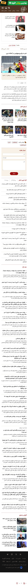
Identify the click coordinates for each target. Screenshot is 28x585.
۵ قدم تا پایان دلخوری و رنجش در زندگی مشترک (10, 17)
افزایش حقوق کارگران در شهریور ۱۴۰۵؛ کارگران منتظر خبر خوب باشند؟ (9, 528)
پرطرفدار (13, 180)
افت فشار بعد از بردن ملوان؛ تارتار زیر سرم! (15, 322)
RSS (4, 561)
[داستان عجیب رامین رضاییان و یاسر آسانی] (21, 113)
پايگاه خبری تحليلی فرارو (11, 565)
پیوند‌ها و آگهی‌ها (6, 558)
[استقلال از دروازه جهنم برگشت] (21, 130)
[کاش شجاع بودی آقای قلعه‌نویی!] (7, 130)
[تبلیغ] (14, 3)
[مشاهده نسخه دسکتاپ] (6, 8)
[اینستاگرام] (12, 554)
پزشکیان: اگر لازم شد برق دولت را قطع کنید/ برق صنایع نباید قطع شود (15, 475)
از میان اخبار (23, 107)
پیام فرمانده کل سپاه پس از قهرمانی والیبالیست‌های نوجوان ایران (17, 199)
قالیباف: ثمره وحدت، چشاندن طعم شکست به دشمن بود (15, 417)
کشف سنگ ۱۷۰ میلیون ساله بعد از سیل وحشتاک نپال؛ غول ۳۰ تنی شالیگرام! (14, 357)
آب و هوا (8, 561)
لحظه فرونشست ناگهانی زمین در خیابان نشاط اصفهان (15, 457)
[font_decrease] (18, 83)
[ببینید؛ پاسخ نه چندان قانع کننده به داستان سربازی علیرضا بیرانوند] (7, 113)
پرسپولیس (15, 142)
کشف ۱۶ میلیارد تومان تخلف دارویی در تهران (15, 485)
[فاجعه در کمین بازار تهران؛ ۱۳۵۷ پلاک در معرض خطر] (22, 521)
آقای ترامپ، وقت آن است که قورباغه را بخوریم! (14, 466)
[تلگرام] (7, 554)
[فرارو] (23, 9)
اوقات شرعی (14, 561)
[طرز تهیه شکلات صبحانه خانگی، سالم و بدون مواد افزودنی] (20, 36)
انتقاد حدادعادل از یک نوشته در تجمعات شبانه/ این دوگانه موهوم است (15, 272)
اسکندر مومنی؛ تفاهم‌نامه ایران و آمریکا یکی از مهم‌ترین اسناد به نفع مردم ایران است (15, 255)
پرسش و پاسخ (22, 561)
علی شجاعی (23, 145)
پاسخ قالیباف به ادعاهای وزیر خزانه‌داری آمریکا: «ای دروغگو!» (15, 387)
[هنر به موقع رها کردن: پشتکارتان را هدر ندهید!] (20, 28)
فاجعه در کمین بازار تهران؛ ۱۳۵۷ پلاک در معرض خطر (9, 519)
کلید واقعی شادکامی (20, 339)
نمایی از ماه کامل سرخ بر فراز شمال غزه (16, 190)
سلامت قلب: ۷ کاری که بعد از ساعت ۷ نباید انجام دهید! (14, 283)
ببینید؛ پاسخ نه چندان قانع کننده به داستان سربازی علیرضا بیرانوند (7, 120)
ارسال (14, 173)
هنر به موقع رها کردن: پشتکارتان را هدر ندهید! (10, 26)
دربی (9, 142)
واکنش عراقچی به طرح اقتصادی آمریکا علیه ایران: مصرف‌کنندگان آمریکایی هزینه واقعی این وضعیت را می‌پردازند (14, 495)
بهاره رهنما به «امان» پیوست (18, 229)
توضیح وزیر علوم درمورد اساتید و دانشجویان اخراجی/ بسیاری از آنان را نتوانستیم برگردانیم (15, 377)
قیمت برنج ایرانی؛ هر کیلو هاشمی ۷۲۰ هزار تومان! (13, 440)
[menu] (2, 8)
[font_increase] (25, 83)
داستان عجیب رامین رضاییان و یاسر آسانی (22, 119)
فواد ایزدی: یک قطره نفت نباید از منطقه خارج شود (13, 505)
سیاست (17, 10)
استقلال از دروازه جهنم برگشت (22, 136)
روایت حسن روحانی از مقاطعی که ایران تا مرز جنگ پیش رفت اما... (15, 313)
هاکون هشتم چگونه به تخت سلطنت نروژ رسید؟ (14, 244)
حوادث (9, 10)
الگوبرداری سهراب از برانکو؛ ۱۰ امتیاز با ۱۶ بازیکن (14, 448)
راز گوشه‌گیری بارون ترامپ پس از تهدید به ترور (14, 348)
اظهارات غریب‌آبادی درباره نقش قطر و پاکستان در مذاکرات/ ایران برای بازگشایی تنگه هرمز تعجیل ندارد (14, 303)
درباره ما (24, 558)
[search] (9, 8)
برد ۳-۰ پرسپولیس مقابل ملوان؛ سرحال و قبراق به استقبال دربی (14, 367)
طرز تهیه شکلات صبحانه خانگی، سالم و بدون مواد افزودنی (10, 35)
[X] (16, 554)
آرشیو (13, 558)
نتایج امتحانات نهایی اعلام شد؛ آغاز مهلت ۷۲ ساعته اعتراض (15, 397)
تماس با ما (18, 558)
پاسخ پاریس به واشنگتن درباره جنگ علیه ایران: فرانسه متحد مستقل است (15, 210)
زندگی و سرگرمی (3, 10)
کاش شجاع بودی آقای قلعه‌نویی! (8, 136)
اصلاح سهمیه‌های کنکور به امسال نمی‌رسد (15, 194)
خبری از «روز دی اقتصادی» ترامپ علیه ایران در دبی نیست (15, 431)
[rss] (20, 554)
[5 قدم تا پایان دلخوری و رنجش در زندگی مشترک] (20, 19)
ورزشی (13, 10)
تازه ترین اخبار (23, 180)
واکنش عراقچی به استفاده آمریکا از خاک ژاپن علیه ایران (14, 407)
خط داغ (25, 267)
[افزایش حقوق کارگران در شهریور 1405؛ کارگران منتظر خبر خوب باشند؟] (22, 529)
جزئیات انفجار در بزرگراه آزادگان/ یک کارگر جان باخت (15, 293)
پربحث (6, 180)
